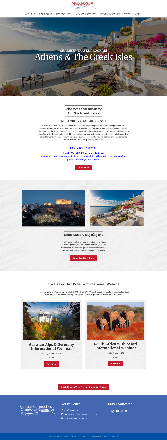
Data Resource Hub (110, 14)
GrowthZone (113, 436)
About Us (30, 14)
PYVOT (127, 14)
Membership (45, 14)
